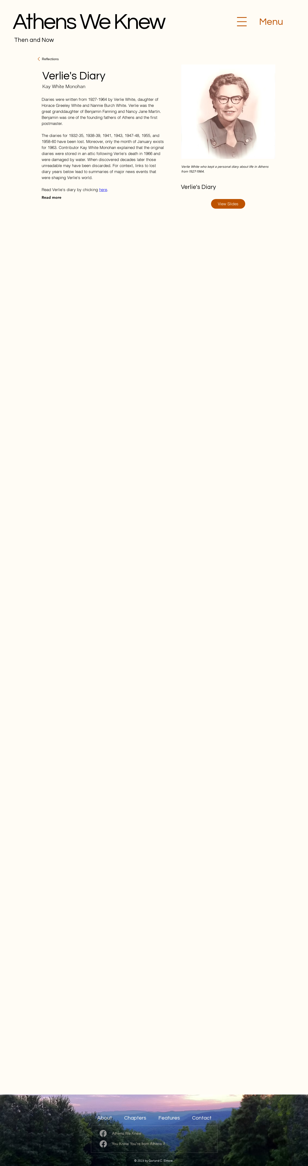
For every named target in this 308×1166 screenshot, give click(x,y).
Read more (51, 197)
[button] (242, 21)
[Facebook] (103, 1133)
